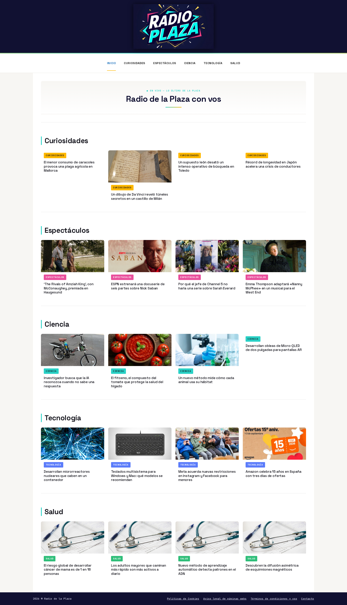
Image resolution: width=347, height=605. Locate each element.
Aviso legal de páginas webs (225, 598)
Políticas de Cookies (183, 598)
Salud (235, 63)
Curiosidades (134, 63)
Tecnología (213, 63)
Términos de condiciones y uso (274, 598)
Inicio (111, 63)
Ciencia (190, 63)
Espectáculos (164, 63)
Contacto (307, 598)
